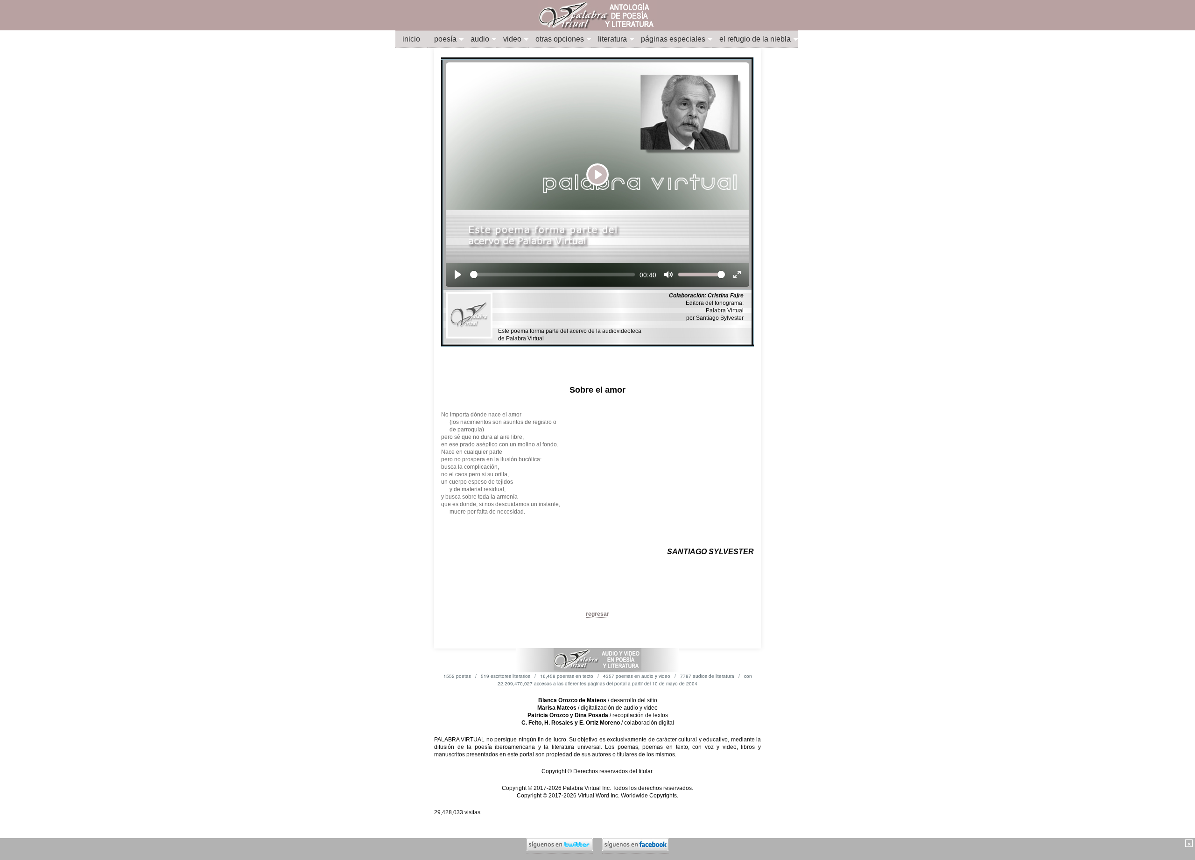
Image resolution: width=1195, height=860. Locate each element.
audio (480, 39)
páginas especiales (673, 39)
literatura (612, 39)
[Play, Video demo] (457, 274)
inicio (411, 39)
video (512, 39)
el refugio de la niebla (755, 39)
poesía (445, 39)
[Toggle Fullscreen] (737, 274)
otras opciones (559, 39)
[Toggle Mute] (668, 274)
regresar (597, 614)
